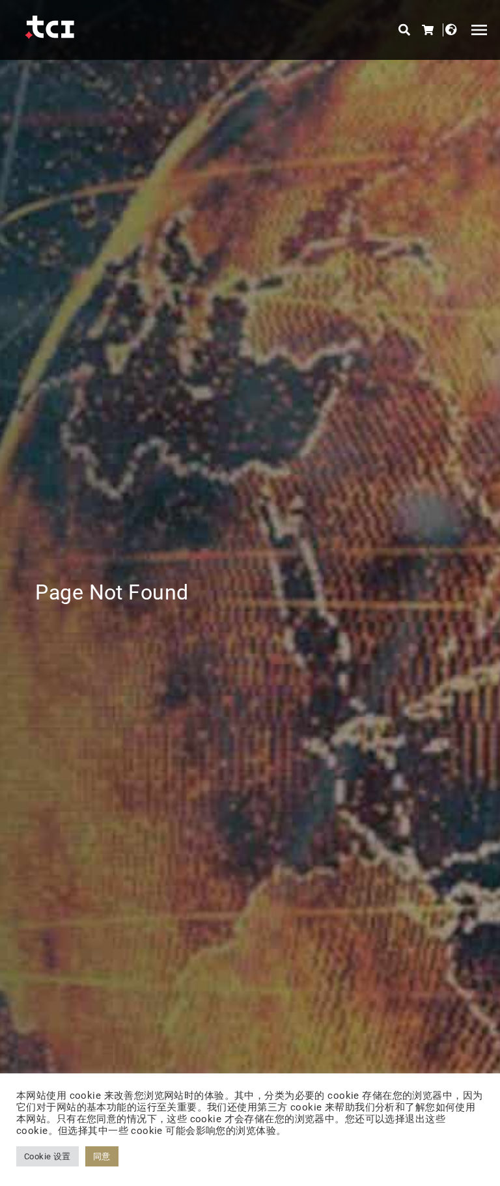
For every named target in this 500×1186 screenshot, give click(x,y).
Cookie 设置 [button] (47, 1156)
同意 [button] (102, 1156)
